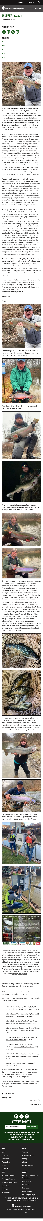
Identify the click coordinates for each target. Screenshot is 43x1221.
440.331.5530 (28, 1137)
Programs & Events (11, 1198)
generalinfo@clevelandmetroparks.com (21, 1135)
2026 (3, 46)
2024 (3, 54)
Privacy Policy (21, 1200)
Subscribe (31, 1127)
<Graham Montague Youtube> (23, 628)
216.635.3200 (35, 1132)
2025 (3, 50)
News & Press (22, 1198)
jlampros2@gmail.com (30, 1063)
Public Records (11, 1200)
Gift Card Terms (32, 1200)
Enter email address (12, 1127)
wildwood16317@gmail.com (24, 1047)
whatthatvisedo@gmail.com (16, 1040)
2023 (3, 58)
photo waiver (22, 994)
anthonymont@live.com (22, 1030)
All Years (4, 42)
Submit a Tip (19, 1137)
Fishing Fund (6, 1086)
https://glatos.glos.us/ (19, 974)
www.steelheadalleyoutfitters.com (18, 1056)
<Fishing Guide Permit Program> (17, 1077)
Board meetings (33, 1198)
